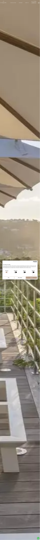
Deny (8, 277)
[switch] (15, 272)
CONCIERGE (20, 2)
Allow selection (20, 277)
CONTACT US (34, 2)
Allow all (31, 277)
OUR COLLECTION (13, 2)
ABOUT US (27, 2)
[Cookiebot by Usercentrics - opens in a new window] (33, 261)
